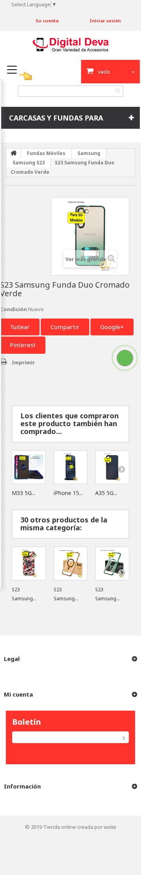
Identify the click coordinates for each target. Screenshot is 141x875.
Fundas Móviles (46, 153)
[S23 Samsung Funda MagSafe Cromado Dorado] (71, 564)
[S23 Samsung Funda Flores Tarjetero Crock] (29, 564)
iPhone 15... (68, 493)
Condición (13, 309)
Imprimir (23, 362)
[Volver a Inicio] (13, 153)
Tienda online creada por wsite (79, 826)
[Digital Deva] (70, 44)
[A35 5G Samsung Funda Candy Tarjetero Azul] (112, 467)
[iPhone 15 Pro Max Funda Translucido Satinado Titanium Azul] (71, 467)
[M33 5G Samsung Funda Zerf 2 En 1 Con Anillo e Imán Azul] (29, 467)
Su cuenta (47, 20)
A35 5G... (106, 493)
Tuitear (20, 327)
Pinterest (23, 345)
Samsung (89, 153)
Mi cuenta (18, 694)
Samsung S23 (29, 162)
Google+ (112, 327)
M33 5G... (23, 493)
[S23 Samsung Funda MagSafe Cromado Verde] (112, 564)
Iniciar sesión (105, 20)
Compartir (65, 327)
